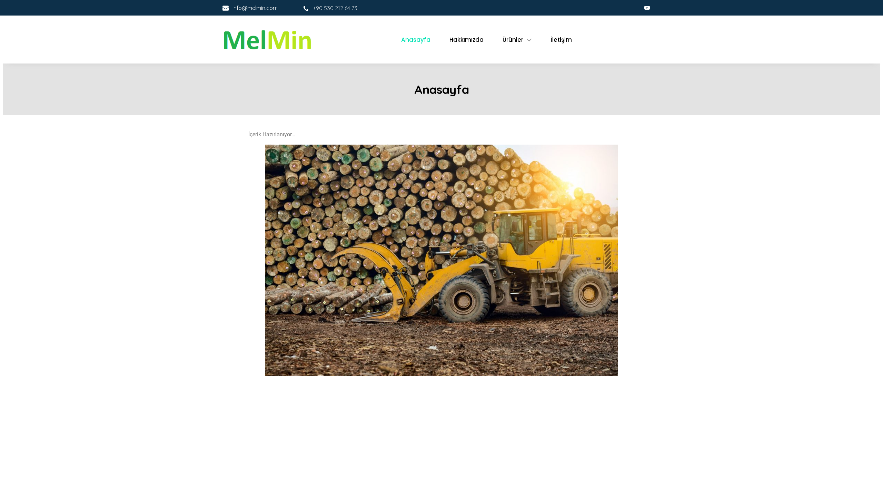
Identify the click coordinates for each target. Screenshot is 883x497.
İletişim (561, 40)
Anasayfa (415, 40)
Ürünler (513, 40)
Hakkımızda (466, 40)
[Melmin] (267, 39)
